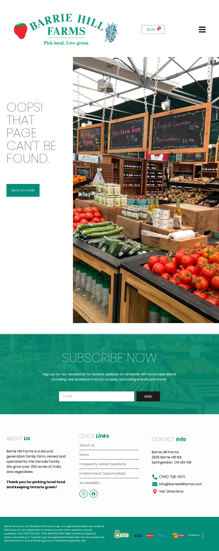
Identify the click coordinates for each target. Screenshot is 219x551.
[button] (202, 30)
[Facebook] (94, 494)
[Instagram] (83, 494)
